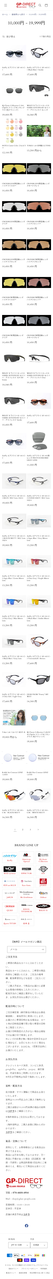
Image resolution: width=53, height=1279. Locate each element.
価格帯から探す (19, 14)
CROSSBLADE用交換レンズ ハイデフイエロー (14, 185)
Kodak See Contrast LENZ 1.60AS (12, 773)
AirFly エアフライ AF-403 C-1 (14, 69)
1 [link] (15, 829)
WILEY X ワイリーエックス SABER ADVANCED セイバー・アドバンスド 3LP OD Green (13, 376)
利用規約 (44, 1269)
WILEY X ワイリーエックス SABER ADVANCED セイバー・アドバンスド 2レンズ (38, 108)
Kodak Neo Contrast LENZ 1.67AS (37, 773)
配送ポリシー (11, 1273)
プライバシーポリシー (29, 1269)
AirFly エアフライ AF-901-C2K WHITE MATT (38, 811)
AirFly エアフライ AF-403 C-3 (38, 417)
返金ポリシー (14, 1269)
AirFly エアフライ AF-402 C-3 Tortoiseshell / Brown (38, 657)
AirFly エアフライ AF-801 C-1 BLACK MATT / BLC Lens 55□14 (14, 538)
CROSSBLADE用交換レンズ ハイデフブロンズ (14, 260)
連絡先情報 (23, 1273)
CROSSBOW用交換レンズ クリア (13, 336)
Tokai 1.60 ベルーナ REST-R (13, 732)
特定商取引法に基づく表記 (40, 1273)
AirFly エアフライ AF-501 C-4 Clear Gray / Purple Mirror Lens (38, 578)
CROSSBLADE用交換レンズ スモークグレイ (39, 185)
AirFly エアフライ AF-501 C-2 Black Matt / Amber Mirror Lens (38, 618)
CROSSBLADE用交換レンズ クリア (14, 223)
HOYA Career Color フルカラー (14, 147)
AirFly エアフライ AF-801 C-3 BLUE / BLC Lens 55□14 (14, 497)
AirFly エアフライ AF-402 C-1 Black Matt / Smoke (38, 69)
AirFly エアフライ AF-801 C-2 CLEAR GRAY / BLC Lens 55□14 (38, 498)
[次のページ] (38, 829)
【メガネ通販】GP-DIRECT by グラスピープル (30, 1265)
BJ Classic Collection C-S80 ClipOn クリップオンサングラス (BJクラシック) (13, 108)
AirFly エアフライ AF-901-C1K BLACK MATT (13, 811)
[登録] (43, 949)
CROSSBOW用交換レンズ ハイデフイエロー (13, 298)
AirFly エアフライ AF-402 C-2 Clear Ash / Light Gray (14, 695)
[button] (6, 5)
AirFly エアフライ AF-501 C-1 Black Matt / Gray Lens (14, 657)
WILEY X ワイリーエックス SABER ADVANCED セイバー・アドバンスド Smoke (13, 418)
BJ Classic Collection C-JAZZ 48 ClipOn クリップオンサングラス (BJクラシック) (38, 734)
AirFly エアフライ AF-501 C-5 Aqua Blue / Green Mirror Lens (14, 578)
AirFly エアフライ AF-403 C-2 (14, 457)
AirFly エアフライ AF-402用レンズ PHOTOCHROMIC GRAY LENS (38, 458)
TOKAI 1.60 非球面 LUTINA (39, 146)
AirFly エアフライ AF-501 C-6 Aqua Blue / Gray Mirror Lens (38, 538)
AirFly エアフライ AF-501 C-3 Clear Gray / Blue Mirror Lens (14, 618)
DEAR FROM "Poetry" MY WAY (38, 695)
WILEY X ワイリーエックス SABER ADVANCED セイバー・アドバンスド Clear (38, 375)
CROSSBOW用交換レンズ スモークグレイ (38, 336)
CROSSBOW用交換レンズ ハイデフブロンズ (38, 260)
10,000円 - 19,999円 (37, 14)
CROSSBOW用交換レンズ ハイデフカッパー (38, 298)
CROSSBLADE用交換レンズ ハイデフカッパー (39, 223)
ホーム (5, 14)
